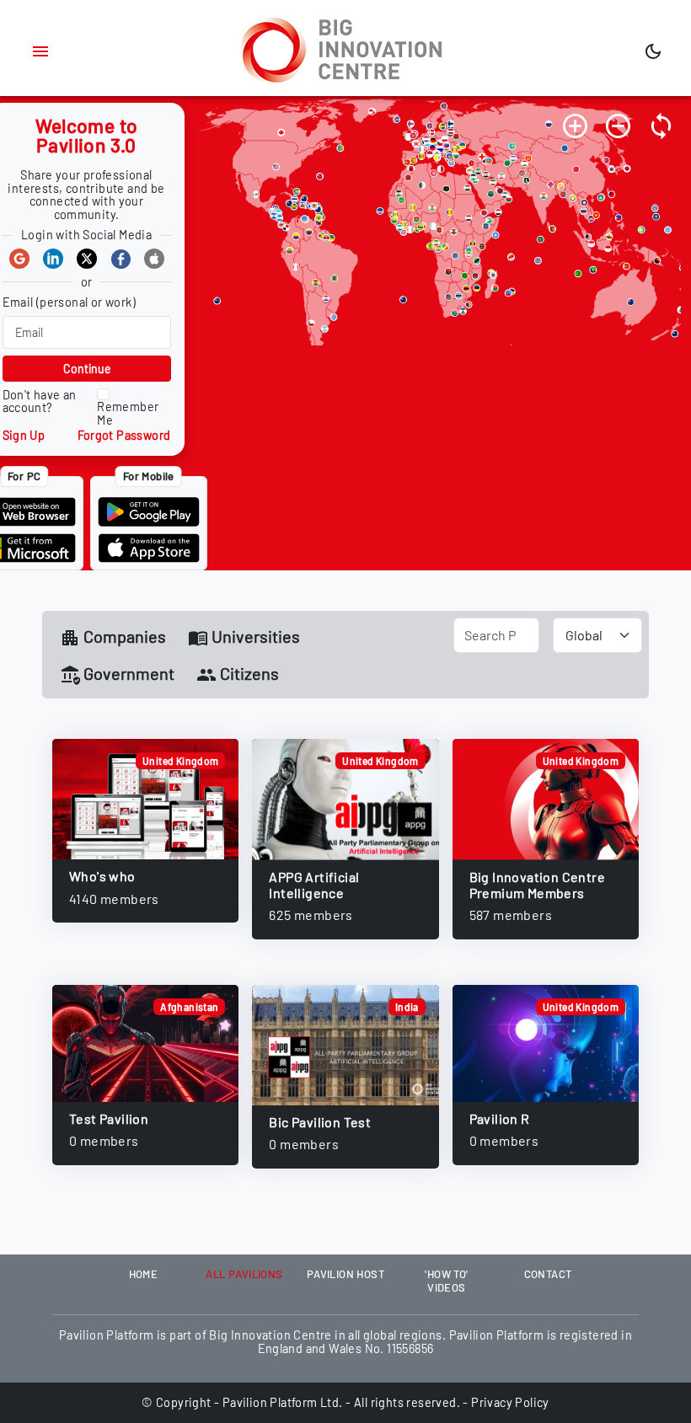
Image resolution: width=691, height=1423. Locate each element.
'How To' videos (446, 1280)
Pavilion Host (345, 1274)
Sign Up (24, 435)
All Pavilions (244, 1274)
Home (143, 1274)
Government (127, 673)
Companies (123, 636)
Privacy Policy (510, 1402)
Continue (86, 368)
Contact (548, 1274)
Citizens (248, 673)
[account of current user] (40, 51)
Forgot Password (124, 435)
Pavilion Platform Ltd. (282, 1402)
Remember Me (127, 413)
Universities (254, 636)
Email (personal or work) (70, 302)
